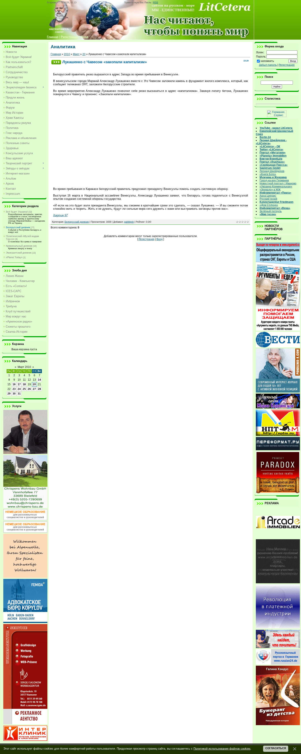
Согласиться (275, 748)
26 (29, 389)
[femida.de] (25, 622)
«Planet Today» (14, 257)
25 (24, 389)
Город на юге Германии (274, 180)
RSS (155, 2)
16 (14, 384)
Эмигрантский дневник (19, 252)
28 (39, 389)
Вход (159, 239)
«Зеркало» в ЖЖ (270, 189)
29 (9, 393)
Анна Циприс (268, 195)
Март (76, 54)
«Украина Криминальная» (276, 186)
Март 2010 (24, 367)
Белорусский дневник (18, 227)
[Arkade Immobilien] (278, 537)
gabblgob (129, 221)
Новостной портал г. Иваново (278, 183)
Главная (56, 54)
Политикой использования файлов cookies (222, 748)
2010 (67, 54)
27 (34, 389)
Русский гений (268, 198)
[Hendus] (278, 724)
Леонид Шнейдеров (272, 171)
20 (34, 384)
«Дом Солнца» (269, 205)
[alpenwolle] (25, 576)
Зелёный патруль (271, 211)
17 (19, 384)
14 (39, 379)
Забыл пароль (268, 65)
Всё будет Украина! (17, 211)
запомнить (267, 61)
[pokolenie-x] (278, 391)
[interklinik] (25, 739)
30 (14, 393)
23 (14, 389)
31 (19, 393)
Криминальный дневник (19, 246)
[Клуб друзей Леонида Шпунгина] (278, 627)
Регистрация (146, 239)
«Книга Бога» (268, 174)
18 (24, 384)
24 (19, 389)
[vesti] (278, 346)
